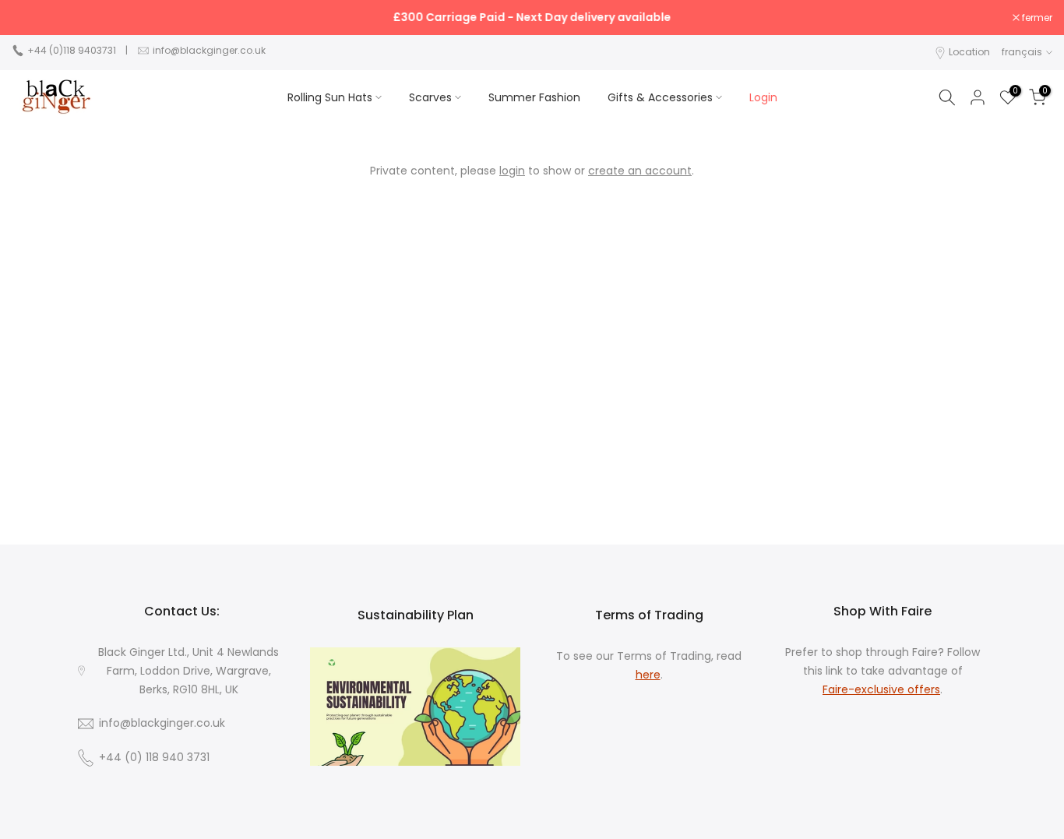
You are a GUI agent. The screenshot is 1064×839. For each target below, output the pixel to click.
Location (969, 51)
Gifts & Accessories (660, 97)
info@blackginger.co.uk (209, 50)
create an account (640, 170)
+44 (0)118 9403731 (71, 50)
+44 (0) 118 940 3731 (154, 757)
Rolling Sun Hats (329, 97)
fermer (35, 18)
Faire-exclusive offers (881, 689)
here (648, 674)
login (512, 170)
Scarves (430, 97)
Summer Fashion (534, 97)
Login (763, 97)
